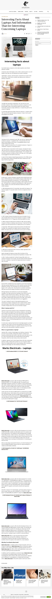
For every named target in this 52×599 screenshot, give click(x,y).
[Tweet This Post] (27, 34)
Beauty (31, 11)
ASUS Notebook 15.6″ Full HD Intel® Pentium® (17, 401)
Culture (35, 11)
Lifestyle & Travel (12, 11)
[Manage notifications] (49, 597)
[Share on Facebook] (25, 34)
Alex (6, 33)
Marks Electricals (11, 348)
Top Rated (41, 11)
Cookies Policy (26, 594)
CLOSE (50, 571)
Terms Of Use (16, 594)
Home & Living (20, 11)
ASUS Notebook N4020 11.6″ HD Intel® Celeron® (17, 351)
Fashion (26, 11)
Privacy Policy (21, 594)
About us (12, 594)
